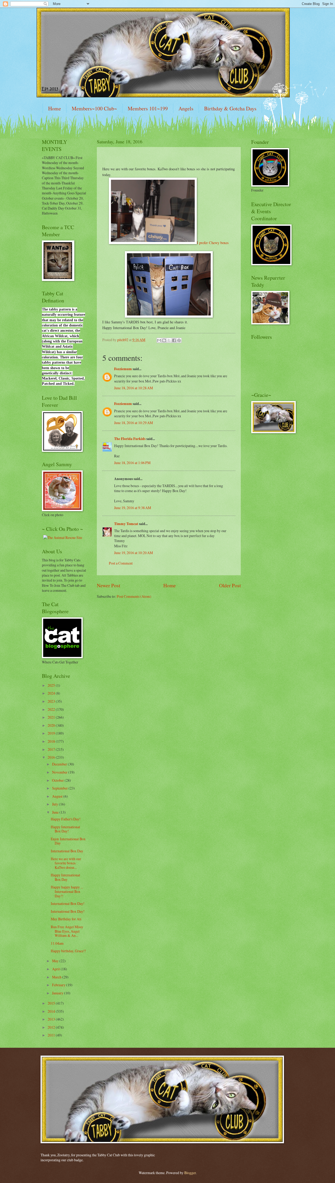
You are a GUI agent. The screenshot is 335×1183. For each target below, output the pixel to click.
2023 (52, 701)
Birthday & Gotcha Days (230, 108)
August (57, 796)
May (55, 960)
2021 (52, 717)
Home (54, 108)
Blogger (190, 1172)
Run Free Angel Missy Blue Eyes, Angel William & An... (67, 931)
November (60, 772)
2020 (52, 725)
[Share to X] (169, 340)
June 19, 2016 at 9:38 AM (132, 507)
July (55, 804)
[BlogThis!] (164, 340)
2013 (52, 1019)
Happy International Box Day (65, 877)
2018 (52, 741)
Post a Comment (121, 563)
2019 (52, 733)
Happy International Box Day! (65, 829)
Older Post (230, 585)
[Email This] (159, 340)
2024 (52, 693)
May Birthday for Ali (66, 918)
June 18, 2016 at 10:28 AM (133, 387)
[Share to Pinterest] (179, 340)
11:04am (57, 943)
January (58, 992)
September (60, 788)
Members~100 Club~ (94, 108)
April (56, 968)
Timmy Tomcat (126, 523)
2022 (52, 709)
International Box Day (67, 850)
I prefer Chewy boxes (213, 242)
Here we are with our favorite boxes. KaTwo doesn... (66, 863)
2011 (52, 1035)
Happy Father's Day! (66, 818)
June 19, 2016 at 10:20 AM (133, 552)
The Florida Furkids (130, 438)
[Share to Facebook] (174, 340)
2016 (52, 757)
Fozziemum (123, 368)
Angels (185, 108)
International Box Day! (68, 903)
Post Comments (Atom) (134, 596)
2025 (52, 685)
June (55, 812)
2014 (52, 1011)
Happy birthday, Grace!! (68, 950)
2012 (52, 1027)
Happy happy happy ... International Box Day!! (67, 891)
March (57, 976)
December (60, 764)
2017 (52, 749)
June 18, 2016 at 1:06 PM (132, 462)
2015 (52, 1003)
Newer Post (108, 585)
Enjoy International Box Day (68, 841)
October (58, 780)
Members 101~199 (148, 108)
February (59, 984)
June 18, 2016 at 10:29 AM (133, 422)
